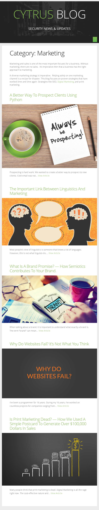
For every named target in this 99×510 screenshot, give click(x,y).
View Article (44, 175)
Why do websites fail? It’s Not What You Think (49, 344)
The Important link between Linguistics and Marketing (47, 191)
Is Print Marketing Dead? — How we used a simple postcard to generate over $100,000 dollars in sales (48, 423)
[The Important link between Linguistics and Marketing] (49, 221)
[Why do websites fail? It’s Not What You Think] (49, 373)
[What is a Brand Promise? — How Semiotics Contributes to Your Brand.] (49, 299)
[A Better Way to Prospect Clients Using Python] (49, 136)
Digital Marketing (65, 81)
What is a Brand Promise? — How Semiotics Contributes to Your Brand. (47, 268)
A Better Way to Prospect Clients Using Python (43, 97)
